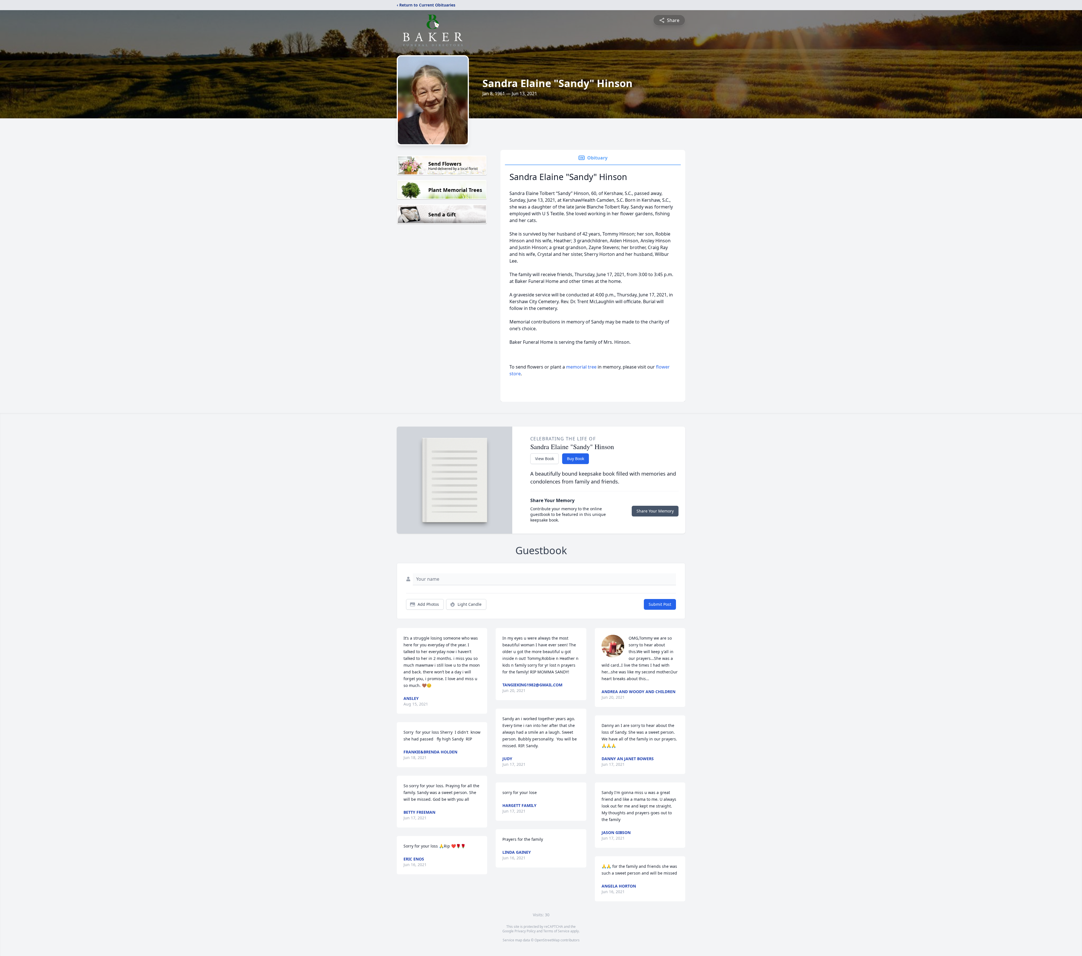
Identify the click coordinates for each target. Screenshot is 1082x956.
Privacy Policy (525, 931)
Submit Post (660, 604)
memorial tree (581, 367)
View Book (544, 458)
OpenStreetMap (547, 940)
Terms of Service (556, 931)
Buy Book (575, 458)
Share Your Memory (655, 511)
